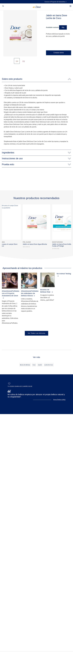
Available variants (52, 27)
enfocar (5, 15)
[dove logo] (36, 7)
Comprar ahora (59, 52)
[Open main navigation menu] (70, 7)
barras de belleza (25, 365)
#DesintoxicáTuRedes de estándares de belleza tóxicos (29, 293)
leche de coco (48, 365)
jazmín (40, 365)
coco (34, 365)
